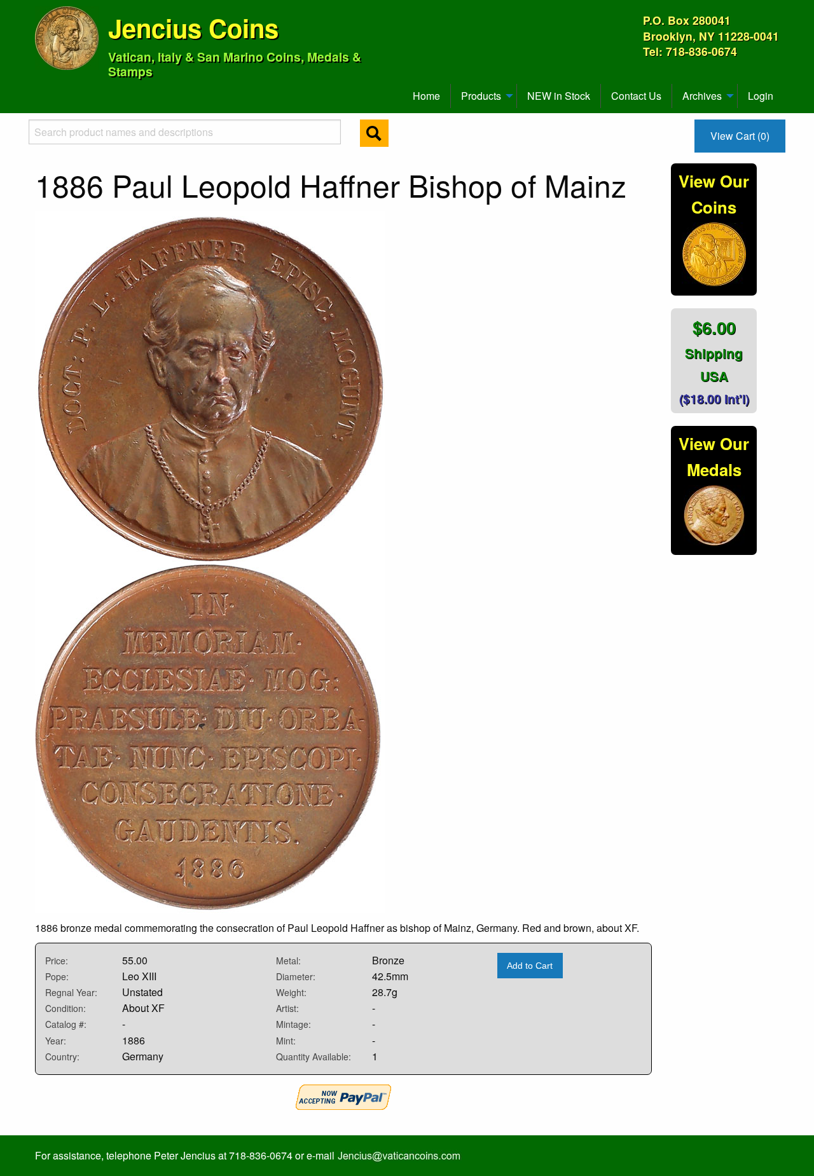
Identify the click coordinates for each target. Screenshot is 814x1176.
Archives (702, 95)
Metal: (288, 960)
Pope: (57, 976)
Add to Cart (530, 966)
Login (760, 95)
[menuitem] (41, 91)
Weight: (291, 992)
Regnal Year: (71, 992)
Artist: (287, 1008)
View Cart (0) (739, 135)
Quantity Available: (313, 1056)
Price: (56, 960)
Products (481, 95)
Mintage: (293, 1024)
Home (426, 95)
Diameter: (295, 976)
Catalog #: (65, 1024)
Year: (55, 1040)
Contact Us (636, 95)
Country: (62, 1056)
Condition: (65, 1008)
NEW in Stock (558, 95)
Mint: (286, 1040)
